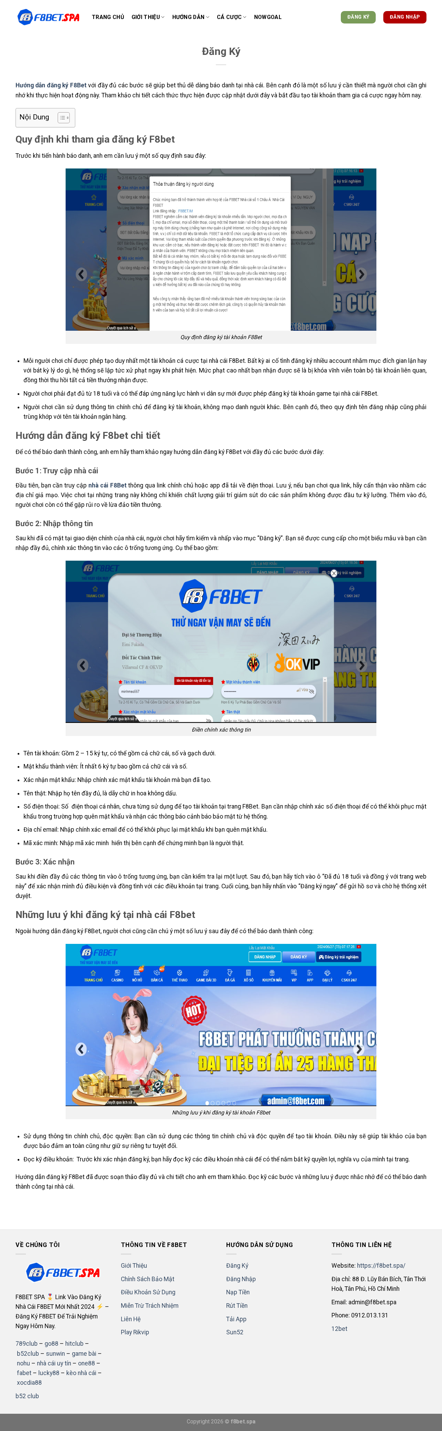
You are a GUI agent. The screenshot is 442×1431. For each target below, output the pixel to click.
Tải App (236, 1319)
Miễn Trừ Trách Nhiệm (150, 1305)
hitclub (74, 1343)
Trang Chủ (108, 17)
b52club (28, 1353)
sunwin (55, 1353)
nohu (23, 1363)
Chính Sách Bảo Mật (147, 1279)
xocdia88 (29, 1382)
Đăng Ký (237, 1265)
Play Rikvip (135, 1332)
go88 (51, 1343)
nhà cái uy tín (54, 1363)
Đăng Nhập (241, 1279)
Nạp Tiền (238, 1292)
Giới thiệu (146, 17)
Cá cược (229, 17)
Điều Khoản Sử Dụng (148, 1292)
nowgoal (268, 17)
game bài (84, 1353)
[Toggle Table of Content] (60, 118)
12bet (339, 1328)
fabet (24, 1373)
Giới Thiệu (134, 1265)
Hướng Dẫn (188, 17)
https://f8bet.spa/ (381, 1265)
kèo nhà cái (81, 1373)
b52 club (27, 1396)
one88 (86, 1363)
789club (27, 1343)
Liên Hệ (131, 1319)
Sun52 (234, 1332)
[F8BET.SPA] (48, 17)
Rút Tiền (237, 1305)
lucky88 (48, 1373)
